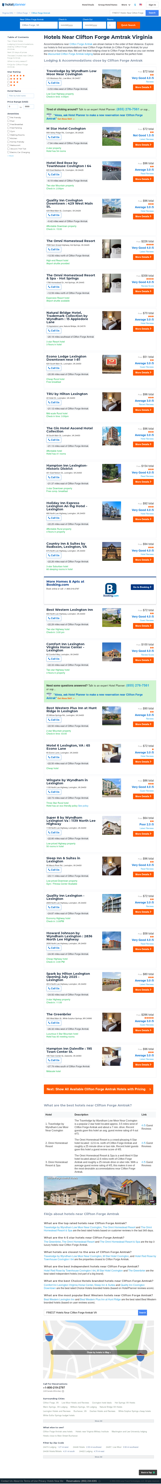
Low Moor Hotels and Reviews (75, 1402)
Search (152, 13)
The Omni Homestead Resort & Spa (120, 1241)
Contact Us (7, 1481)
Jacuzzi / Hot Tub (18, 148)
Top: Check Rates (15, 41)
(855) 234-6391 (89, 1481)
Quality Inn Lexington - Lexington (65, 897)
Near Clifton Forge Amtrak (32, 19)
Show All (98, 1421)
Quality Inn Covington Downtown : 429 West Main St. (69, 203)
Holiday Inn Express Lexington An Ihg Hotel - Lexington (66, 506)
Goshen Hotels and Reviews (102, 1411)
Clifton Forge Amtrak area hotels (58, 1431)
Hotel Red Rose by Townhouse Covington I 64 (68, 164)
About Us (18, 1481)
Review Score (147, 286)
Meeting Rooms (17, 135)
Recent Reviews (146, 404)
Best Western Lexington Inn (69, 609)
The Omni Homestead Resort (70, 240)
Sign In (152, 4)
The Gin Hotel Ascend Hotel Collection (69, 430)
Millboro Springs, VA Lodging (83, 1406)
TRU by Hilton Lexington (67, 393)
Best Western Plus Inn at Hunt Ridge (100, 1299)
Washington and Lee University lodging (129, 1431)
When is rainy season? (17, 61)
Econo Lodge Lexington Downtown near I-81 (66, 358)
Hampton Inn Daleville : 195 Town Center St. (69, 1050)
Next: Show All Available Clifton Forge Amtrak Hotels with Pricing (96, 1089)
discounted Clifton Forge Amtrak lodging (70, 54)
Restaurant (15, 145)
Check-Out (87, 19)
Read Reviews (147, 173)
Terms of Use (31, 1481)
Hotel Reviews (147, 211)
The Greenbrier (58, 1014)
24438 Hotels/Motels (52, 1451)
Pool (12, 121)
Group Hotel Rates (107, 4)
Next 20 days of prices (17, 52)
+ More (10, 156)
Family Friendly (17, 142)
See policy (83, 805)
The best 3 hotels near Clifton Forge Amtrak (20, 56)
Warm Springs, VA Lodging (55, 1406)
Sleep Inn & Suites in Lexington (63, 860)
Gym (12, 131)
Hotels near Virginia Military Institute (92, 1431)
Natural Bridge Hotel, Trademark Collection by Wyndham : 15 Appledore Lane (67, 317)
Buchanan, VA (80, 1411)
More (125, 4)
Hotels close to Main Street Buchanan (60, 1435)
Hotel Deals (88, 4)
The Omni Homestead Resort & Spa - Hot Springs (70, 277)
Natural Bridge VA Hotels (111, 1406)
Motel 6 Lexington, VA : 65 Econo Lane (68, 747)
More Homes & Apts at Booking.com (65, 583)
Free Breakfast (16, 124)
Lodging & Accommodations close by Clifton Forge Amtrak (20, 46)
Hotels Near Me (55, 1481)
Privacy (42, 1481)
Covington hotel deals (102, 1402)
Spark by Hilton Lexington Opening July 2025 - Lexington (68, 976)
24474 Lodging (49, 1446)
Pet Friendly (15, 117)
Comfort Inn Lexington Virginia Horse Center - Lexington (65, 647)
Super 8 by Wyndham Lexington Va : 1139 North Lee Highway (71, 820)
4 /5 (144, 1125)
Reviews (150, 81)
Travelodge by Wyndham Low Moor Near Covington (71, 72)
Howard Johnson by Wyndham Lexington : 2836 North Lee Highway (69, 936)
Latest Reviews (147, 139)
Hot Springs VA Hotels (125, 1402)
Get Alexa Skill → (66, 118)
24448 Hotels (79, 1446)
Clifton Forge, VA (51, 1402)
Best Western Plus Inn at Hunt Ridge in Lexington (71, 709)
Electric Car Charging (20, 152)
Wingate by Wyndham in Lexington (67, 782)
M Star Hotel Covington (66, 128)
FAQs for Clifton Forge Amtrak (17, 65)
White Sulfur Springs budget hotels (59, 1415)
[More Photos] (111, 88)
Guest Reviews (147, 367)
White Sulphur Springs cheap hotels (134, 1411)
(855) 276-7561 (128, 109)
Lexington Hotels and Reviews (57, 1411)
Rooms (110, 19)
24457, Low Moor (114, 1446)
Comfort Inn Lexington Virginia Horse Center (68, 1285)
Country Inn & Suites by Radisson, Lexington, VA (66, 545)
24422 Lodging (85, 1451)
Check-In (63, 19)
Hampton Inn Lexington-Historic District (66, 467)
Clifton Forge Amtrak (80, 44)
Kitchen (13, 138)
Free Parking (16, 128)
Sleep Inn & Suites (104, 1285)
